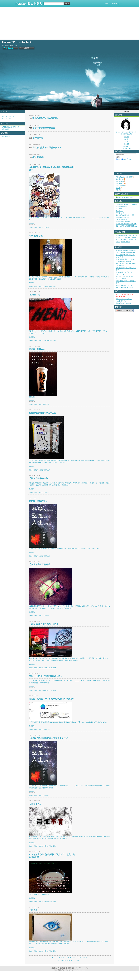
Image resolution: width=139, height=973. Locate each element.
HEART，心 (34, 295)
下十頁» (76, 960)
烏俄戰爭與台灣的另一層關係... (125, 281)
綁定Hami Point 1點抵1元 (124, 299)
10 (73, 957)
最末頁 (85, 957)
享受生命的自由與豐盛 (49, 286)
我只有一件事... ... (37, 349)
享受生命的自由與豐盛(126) (124, 177)
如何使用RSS (14, 127)
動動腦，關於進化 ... (38, 501)
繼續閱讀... (32, 223)
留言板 (126, 139)
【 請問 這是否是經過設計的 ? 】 (44, 624)
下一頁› (79, 957)
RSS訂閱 (6, 127)
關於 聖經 (46, 404)
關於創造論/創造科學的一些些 (42, 413)
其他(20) (118, 188)
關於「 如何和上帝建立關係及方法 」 (46, 676)
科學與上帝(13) (120, 185)
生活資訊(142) (120, 183)
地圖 (126, 141)
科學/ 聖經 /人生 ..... (38, 235)
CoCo (120, 237)
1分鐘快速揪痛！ (121, 301)
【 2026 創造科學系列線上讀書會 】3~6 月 (48, 738)
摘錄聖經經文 (38, 157)
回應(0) (31, 227)
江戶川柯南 (126, 237)
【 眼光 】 (33, 910)
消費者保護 (61, 968)
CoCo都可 (123, 239)
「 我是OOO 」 (120, 261)
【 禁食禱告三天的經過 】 (41, 564)
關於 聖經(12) (120, 179)
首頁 (2, 119)
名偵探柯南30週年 (121, 235)
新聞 (106, 4)
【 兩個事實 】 (35, 804)
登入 (121, 4)
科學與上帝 (46, 470)
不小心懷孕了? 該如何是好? (45, 118)
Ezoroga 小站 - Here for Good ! (17, 42)
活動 (6, 119)
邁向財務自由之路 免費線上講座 (126, 268)
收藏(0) (41, 227)
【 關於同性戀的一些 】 (39, 478)
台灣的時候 (37, 138)
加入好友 (126, 144)
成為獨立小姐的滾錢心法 (123, 303)
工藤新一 (130, 239)
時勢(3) (118, 190)
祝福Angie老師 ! (121, 285)
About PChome (80, 968)
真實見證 (46, 492)
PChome (114, 4)
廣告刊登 (54, 968)
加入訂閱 (6, 129)
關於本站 (126, 137)
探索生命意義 (125, 242)
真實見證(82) (120, 181)
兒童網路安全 (70, 968)
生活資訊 (46, 227)
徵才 (87, 968)
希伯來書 (131, 235)
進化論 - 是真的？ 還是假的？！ (47, 147)
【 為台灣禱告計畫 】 (122, 259)
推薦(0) (36, 227)
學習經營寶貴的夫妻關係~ (44, 128)
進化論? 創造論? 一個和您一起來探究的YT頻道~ (51, 698)
